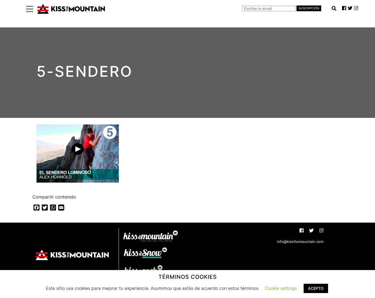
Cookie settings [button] (281, 288)
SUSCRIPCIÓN (308, 8)
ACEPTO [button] (316, 288)
